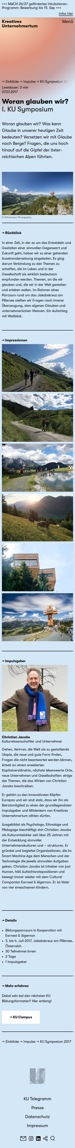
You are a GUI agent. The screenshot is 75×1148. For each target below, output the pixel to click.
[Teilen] (45, 1138)
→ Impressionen (14, 340)
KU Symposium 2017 (55, 81)
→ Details (9, 920)
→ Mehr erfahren (15, 986)
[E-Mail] (23, 1138)
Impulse (29, 81)
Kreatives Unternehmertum (20, 23)
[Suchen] (52, 1138)
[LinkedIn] (38, 1138)
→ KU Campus (21, 1017)
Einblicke (12, 81)
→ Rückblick (11, 233)
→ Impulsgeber (14, 661)
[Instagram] (31, 1138)
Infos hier (66, 14)
